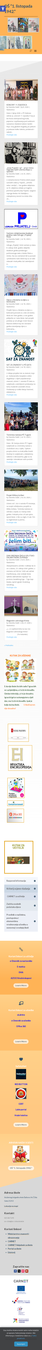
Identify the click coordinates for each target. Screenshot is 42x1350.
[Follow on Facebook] (15, 1271)
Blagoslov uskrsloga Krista (17, 620)
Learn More (21, 985)
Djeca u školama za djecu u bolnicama (17, 301)
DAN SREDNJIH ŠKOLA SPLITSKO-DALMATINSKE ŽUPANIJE (20, 556)
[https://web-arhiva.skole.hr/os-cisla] (21, 1153)
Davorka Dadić (14, 107)
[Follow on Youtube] (26, 1271)
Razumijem (21, 1344)
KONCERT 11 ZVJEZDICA (16, 105)
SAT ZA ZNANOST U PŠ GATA (18, 365)
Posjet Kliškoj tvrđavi (15, 495)
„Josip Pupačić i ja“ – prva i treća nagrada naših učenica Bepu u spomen (19, 170)
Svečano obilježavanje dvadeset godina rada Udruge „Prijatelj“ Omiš (19, 235)
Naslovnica (10, 110)
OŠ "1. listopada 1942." (21, 1168)
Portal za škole (14, 1248)
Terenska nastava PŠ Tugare (18, 435)
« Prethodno (8, 645)
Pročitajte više (11, 135)
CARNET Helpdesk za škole (20, 1245)
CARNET (12, 1241)
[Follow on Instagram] (23, 1271)
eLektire (21, 1015)
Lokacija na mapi (11, 1206)
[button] (3, 9)
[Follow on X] (19, 1271)
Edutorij (11, 1252)
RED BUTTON (21, 1084)
